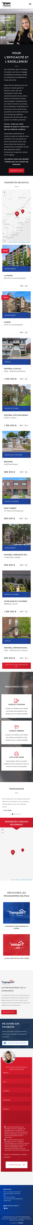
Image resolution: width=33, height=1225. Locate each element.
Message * (6, 1109)
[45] (12, 855)
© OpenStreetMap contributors (23, 242)
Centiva (20, 1222)
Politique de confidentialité (12, 1154)
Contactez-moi (16, 170)
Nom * (5, 1082)
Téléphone (6, 1100)
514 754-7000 (5, 31)
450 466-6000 (6, 33)
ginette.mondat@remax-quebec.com (11, 34)
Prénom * (6, 1072)
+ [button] (4, 192)
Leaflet (10, 242)
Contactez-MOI (15, 1165)
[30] (17, 216)
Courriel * (6, 1091)
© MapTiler (14, 242)
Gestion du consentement (17, 1220)
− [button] (4, 195)
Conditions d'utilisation (24, 1219)
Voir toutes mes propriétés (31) (16, 665)
